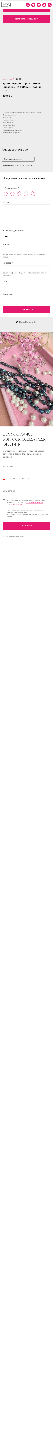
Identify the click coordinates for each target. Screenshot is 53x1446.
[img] (44, 5)
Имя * (5, 281)
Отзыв (6, 202)
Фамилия (7, 294)
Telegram (7, 536)
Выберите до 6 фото (13, 230)
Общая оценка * (11, 188)
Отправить (26, 309)
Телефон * (8, 263)
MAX (22, 536)
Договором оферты (18, 504)
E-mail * (6, 244)
